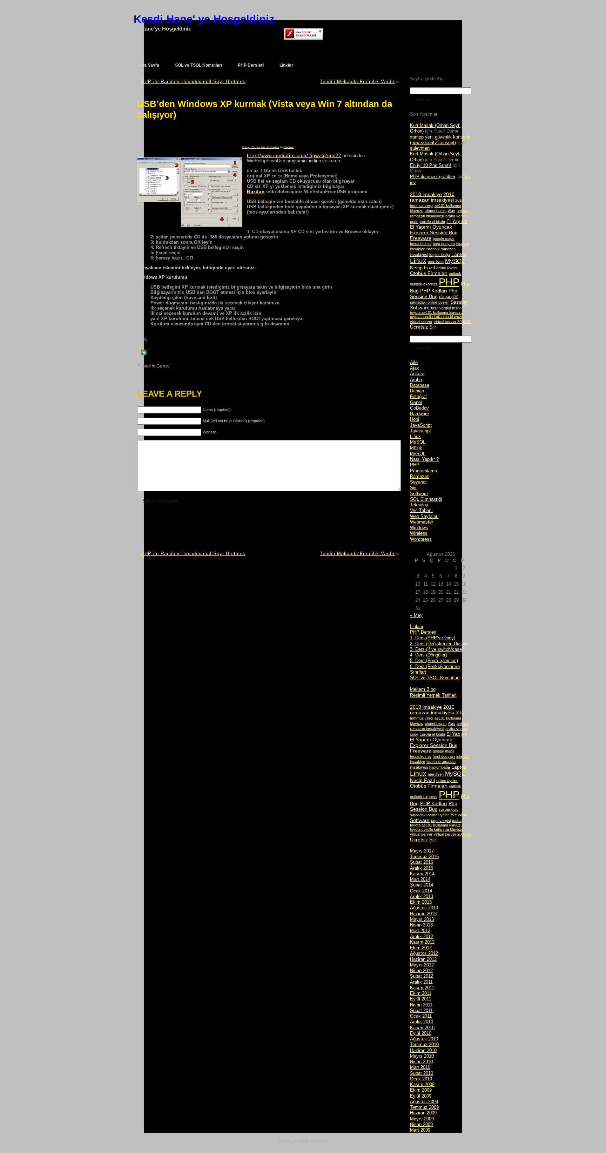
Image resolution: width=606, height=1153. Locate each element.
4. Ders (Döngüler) (428, 655)
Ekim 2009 (421, 1090)
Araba (416, 379)
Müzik (416, 448)
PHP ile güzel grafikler (432, 176)
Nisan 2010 (421, 1061)
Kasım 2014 (422, 873)
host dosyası (444, 244)
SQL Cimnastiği (426, 499)
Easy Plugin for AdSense (261, 147)
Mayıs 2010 (422, 1056)
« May (416, 615)
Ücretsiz (419, 327)
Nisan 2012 (421, 970)
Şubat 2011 (421, 1010)
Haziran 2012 (423, 959)
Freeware (420, 238)
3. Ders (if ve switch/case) (436, 649)
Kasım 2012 (422, 942)
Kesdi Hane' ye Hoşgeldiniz (204, 19)
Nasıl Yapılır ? (424, 459)
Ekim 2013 (421, 902)
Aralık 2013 (421, 896)
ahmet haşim (435, 211)
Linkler (416, 626)
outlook (455, 273)
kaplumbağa (439, 254)
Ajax (451, 211)
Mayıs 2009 (422, 1118)
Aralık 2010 (421, 1021)
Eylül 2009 (420, 1096)
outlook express (423, 284)
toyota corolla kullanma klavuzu (436, 317)
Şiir (432, 327)
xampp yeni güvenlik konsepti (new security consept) (440, 139)
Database (419, 385)
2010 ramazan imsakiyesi (432, 197)
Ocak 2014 (421, 891)
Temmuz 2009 (424, 1107)
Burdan (256, 191)
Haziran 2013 (423, 913)
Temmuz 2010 (424, 1044)
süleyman (420, 148)
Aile (414, 362)
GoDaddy (419, 408)
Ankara (417, 373)
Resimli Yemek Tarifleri (433, 695)
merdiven (436, 261)
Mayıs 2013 (422, 919)
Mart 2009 (420, 1130)
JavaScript (421, 425)
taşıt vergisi (441, 308)
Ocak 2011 (421, 1016)
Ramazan (419, 476)
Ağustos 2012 (424, 953)
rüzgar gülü (448, 297)
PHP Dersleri (423, 632)
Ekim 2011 (420, 993)
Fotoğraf (418, 396)
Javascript (420, 430)
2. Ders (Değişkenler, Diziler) (439, 643)
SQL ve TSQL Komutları (435, 677)
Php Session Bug (433, 293)
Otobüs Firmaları (428, 273)
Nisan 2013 (421, 925)
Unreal (289, 147)
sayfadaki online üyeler (429, 302)
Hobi (414, 419)
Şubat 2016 (421, 862)
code (414, 222)
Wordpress (421, 539)
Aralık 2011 (421, 982)
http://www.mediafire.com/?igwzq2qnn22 (294, 155)
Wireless (418, 533)
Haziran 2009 (423, 1112)
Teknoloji (419, 504)
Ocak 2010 (421, 1078)
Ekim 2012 (421, 947)
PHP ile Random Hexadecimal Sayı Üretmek (193, 81)
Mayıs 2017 (422, 851)
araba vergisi (456, 216)
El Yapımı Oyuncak (431, 227)
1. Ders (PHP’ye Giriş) (432, 637)
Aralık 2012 (421, 936)
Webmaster (421, 522)
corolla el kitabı (432, 222)
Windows (419, 527)
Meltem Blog (423, 689)
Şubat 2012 (421, 976)
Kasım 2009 (422, 1084)
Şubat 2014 (421, 885)
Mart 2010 (420, 1067)
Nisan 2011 (421, 1004)
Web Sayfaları (424, 516)
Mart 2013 (420, 930)
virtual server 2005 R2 (453, 321)
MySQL (455, 261)
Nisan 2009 (421, 1124)
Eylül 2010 (420, 1033)
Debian (417, 390)
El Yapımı (456, 221)
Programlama (423, 470)
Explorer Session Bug (434, 232)
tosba (457, 308)
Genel (163, 366)
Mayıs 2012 (422, 964)
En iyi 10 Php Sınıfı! (430, 165)
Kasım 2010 (422, 1027)
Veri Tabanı (421, 510)
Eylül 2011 (420, 999)
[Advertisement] (182, 135)
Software (420, 307)
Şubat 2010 (421, 1073)
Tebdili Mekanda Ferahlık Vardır (357, 81)
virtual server (421, 321)
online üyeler (447, 268)
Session (459, 302)
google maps (443, 238)
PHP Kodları (433, 291)
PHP (449, 282)
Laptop (459, 254)
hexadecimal (420, 244)
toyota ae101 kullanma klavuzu (436, 312)
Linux (418, 260)
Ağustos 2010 (424, 1038)
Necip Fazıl (422, 267)
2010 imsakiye (426, 194)
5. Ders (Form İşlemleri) (434, 660)
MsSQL (417, 442)
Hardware (419, 413)
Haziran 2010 (423, 1050)
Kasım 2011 (422, 987)
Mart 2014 (420, 879)
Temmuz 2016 (424, 856)
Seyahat (418, 482)
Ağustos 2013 (424, 907)
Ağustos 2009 (424, 1101)
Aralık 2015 (421, 868)
